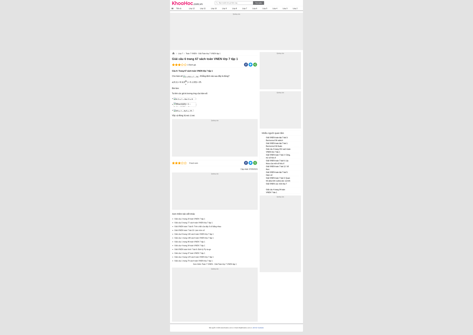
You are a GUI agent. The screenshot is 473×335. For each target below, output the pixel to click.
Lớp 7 (180, 53)
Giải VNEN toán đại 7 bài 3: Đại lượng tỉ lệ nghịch (277, 138)
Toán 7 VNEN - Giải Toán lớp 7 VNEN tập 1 (203, 53)
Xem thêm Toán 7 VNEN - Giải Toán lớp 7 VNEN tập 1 (215, 264)
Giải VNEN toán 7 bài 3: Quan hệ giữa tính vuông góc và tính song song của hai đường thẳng (278, 179)
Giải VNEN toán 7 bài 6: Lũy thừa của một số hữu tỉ (277, 162)
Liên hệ (255, 327)
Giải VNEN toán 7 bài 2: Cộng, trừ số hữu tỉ (278, 156)
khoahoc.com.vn (173, 53)
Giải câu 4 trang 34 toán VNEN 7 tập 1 (275, 190)
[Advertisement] (236, 33)
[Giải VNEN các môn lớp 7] (263, 185)
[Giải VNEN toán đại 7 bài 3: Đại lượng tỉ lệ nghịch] (263, 139)
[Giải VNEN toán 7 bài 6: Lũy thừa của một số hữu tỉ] (263, 162)
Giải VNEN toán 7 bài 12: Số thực (277, 167)
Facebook (261, 327)
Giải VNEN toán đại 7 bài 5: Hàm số (277, 173)
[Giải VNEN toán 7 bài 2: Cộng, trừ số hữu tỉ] (263, 156)
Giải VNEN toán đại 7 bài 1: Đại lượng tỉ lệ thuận (277, 144)
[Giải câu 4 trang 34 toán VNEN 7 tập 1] (263, 191)
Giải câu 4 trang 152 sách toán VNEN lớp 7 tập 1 (278, 150)
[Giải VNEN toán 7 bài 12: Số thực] (263, 168)
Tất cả (178, 8)
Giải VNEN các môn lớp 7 (276, 184)
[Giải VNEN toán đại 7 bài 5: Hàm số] (263, 173)
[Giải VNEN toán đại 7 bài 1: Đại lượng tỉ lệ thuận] (263, 144)
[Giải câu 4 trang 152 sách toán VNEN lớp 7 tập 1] (263, 150)
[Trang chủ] (187, 3)
